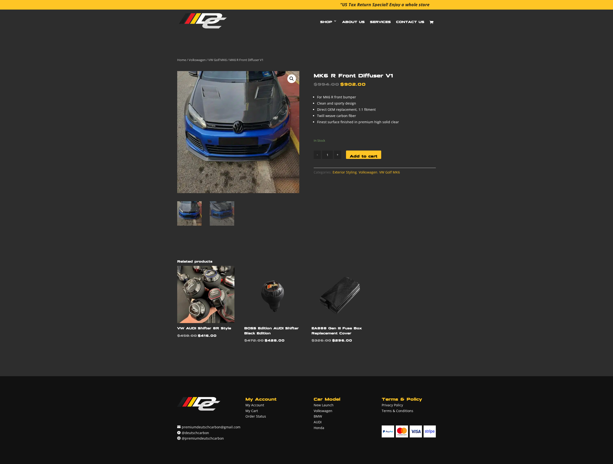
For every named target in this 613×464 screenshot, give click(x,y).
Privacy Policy (392, 405)
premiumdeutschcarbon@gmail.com (211, 427)
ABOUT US (353, 21)
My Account (254, 405)
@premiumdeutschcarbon (203, 438)
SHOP (326, 21)
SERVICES (380, 21)
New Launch (324, 405)
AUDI (318, 422)
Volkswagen (197, 60)
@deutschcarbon (195, 432)
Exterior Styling (345, 172)
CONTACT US (410, 21)
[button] (291, 78)
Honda (319, 427)
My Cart (251, 410)
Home (181, 60)
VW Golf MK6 (217, 60)
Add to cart (363, 155)
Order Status (255, 416)
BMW (318, 416)
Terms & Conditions (397, 410)
